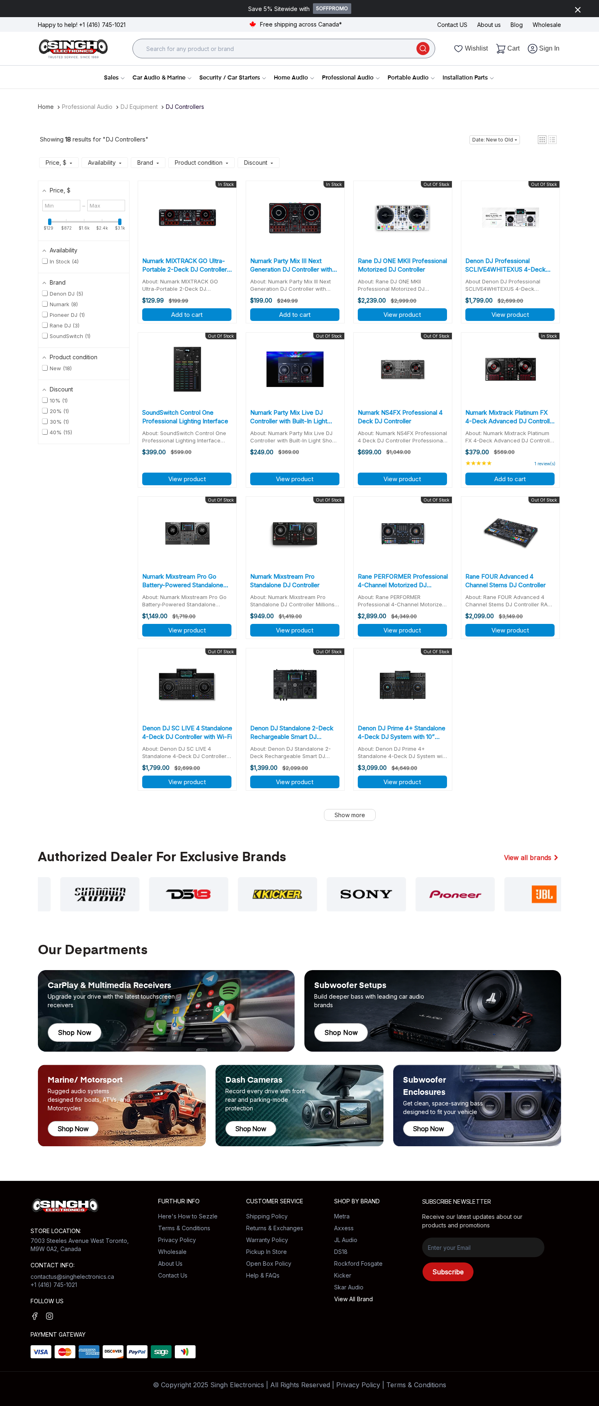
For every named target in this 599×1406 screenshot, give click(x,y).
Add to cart (187, 314)
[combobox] (278, 48)
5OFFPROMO (332, 8)
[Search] (422, 48)
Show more (350, 814)
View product (402, 314)
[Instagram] (49, 1316)
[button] (542, 139)
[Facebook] (35, 1316)
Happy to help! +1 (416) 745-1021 (82, 24)
